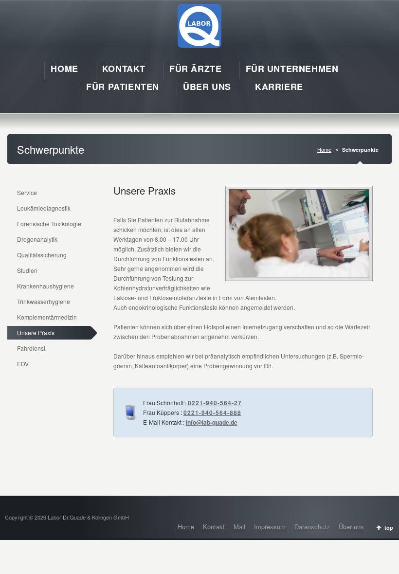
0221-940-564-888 (212, 412)
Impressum (270, 526)
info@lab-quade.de (211, 422)
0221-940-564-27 (215, 402)
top (388, 527)
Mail (239, 526)
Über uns (351, 526)
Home (324, 149)
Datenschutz (312, 526)
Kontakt (214, 526)
